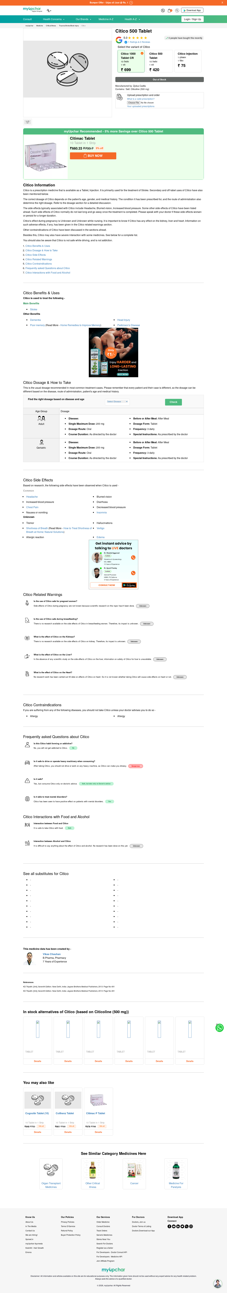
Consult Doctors (103, 1226)
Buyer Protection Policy (70, 1235)
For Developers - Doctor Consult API (112, 1252)
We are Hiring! (31, 1235)
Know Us (30, 1217)
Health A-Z (131, 19)
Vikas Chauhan (52, 954)
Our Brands (82, 19)
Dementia (35, 320)
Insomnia (102, 512)
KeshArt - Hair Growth (34, 1247)
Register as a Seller (105, 1247)
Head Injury (123, 320)
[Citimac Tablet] (46, 157)
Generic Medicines (104, 1235)
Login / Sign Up (192, 19)
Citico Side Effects (35, 255)
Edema (101, 537)
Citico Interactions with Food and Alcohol (47, 272)
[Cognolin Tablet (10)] (37, 1099)
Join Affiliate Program (105, 1260)
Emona (28, 1252)
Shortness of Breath (37, 528)
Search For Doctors (105, 1243)
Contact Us (30, 1230)
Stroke (33, 309)
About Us (29, 1222)
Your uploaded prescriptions (140, 106)
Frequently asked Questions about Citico (47, 268)
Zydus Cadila (139, 85)
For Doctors (138, 1217)
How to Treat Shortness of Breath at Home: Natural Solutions (59, 530)
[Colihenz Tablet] (68, 1099)
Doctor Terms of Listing (141, 1226)
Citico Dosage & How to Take (41, 250)
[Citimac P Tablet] (98, 1099)
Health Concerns (52, 19)
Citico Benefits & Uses (37, 246)
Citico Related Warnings (38, 259)
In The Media (30, 1226)
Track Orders (102, 1230)
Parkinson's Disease (128, 325)
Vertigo (100, 528)
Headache (32, 496)
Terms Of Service (68, 1226)
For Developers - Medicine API (109, 1256)
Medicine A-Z (106, 19)
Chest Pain (32, 507)
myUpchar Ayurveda (34, 1243)
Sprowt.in (29, 1239)
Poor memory (37, 325)
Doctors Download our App (143, 1230)
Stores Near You (103, 1239)
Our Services (103, 1217)
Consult (27, 19)
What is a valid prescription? (141, 98)
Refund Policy (67, 1230)
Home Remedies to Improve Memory (80, 325)
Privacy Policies (67, 1222)
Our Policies (67, 1217)
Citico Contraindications (38, 263)
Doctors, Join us (138, 1222)
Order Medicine (103, 1222)
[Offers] (163, 10)
